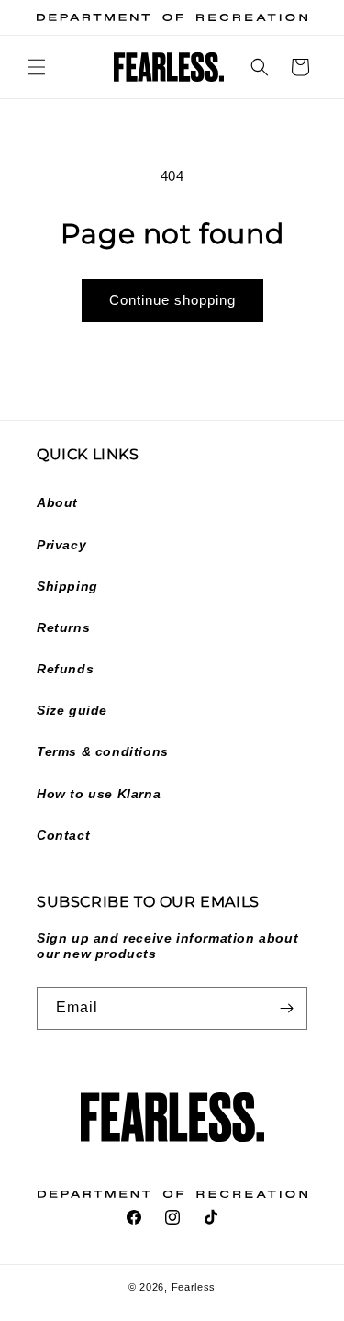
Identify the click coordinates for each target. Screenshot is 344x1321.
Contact (63, 835)
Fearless (194, 1287)
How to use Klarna (99, 793)
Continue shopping (172, 300)
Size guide (72, 710)
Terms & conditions (103, 751)
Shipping (67, 586)
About (57, 502)
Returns (63, 627)
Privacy (61, 544)
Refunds (65, 668)
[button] (37, 67)
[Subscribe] (286, 1008)
